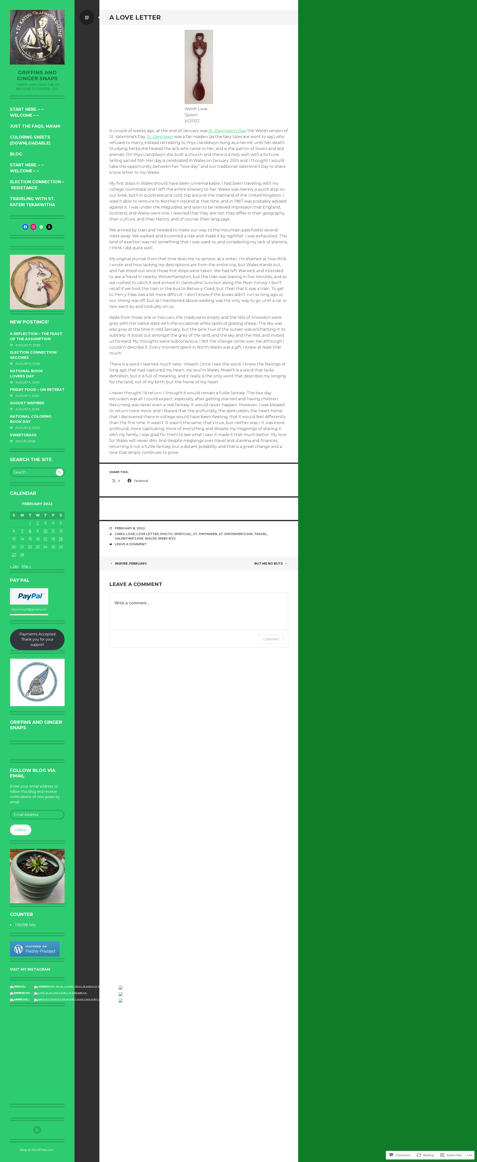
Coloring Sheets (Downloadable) (30, 140)
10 (45, 531)
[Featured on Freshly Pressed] (35, 955)
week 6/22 (167, 538)
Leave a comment (131, 544)
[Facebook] (25, 227)
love (130, 534)
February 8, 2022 (130, 528)
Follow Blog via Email (32, 773)
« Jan (14, 566)
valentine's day (129, 538)
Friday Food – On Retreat (37, 389)
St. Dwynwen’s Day (227, 130)
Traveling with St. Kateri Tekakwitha (32, 201)
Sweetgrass (23, 435)
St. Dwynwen (160, 136)
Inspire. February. (131, 563)
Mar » (26, 566)
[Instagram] (33, 227)
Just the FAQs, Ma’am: (35, 126)
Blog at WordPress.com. (37, 1150)
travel (260, 534)
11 (53, 531)
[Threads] (49, 227)
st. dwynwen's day (236, 534)
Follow (20, 830)
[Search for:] (37, 472)
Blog (16, 154)
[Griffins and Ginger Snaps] (37, 37)
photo (166, 534)
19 (61, 539)
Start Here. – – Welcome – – (26, 112)
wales (151, 538)
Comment (271, 639)
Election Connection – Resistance (37, 185)
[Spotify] (41, 227)
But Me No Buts (268, 563)
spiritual (183, 534)
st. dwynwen (205, 534)
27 (14, 555)
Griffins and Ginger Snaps (37, 75)
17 (45, 539)
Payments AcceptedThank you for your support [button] (37, 639)
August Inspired (27, 403)
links (119, 534)
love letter (147, 534)
